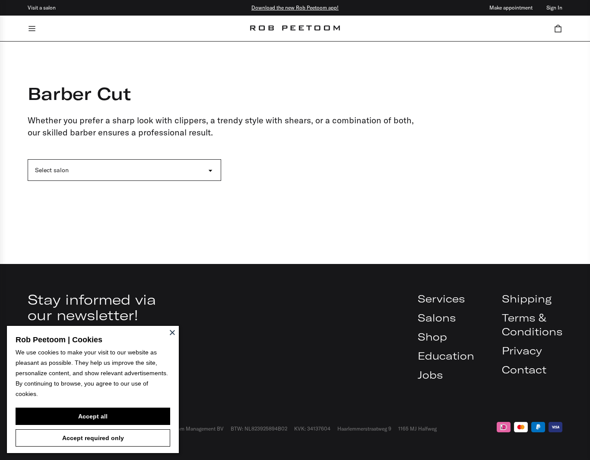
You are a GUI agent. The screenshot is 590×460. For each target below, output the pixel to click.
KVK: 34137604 (312, 428)
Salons (437, 317)
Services (441, 298)
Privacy (522, 350)
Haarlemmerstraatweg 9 (364, 428)
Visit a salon (42, 7)
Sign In (554, 7)
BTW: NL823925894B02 (259, 428)
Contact (524, 369)
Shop (432, 336)
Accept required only (93, 437)
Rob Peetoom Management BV (188, 428)
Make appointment (511, 7)
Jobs (430, 374)
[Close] (172, 332)
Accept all (93, 416)
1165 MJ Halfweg (417, 428)
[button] (558, 28)
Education (446, 355)
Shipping (527, 298)
